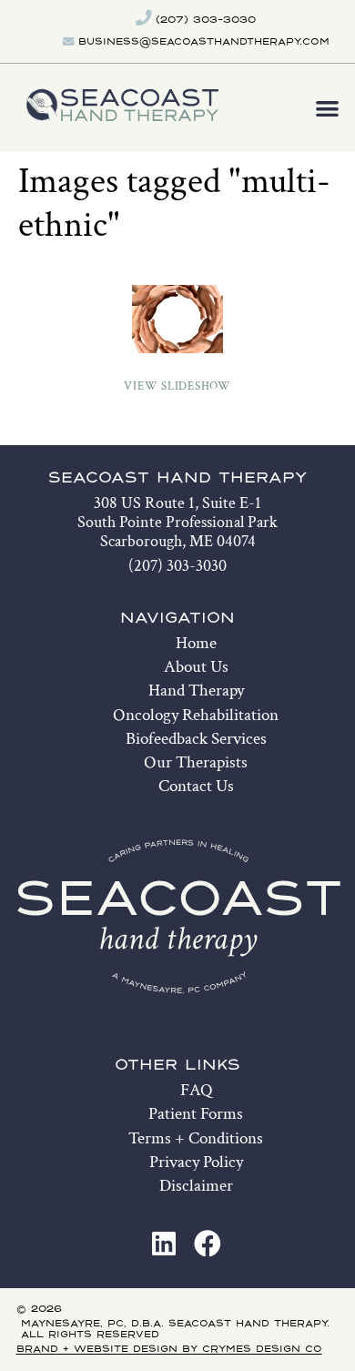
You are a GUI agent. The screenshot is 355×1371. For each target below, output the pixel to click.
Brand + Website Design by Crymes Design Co (169, 1349)
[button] (328, 108)
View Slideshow (177, 386)
